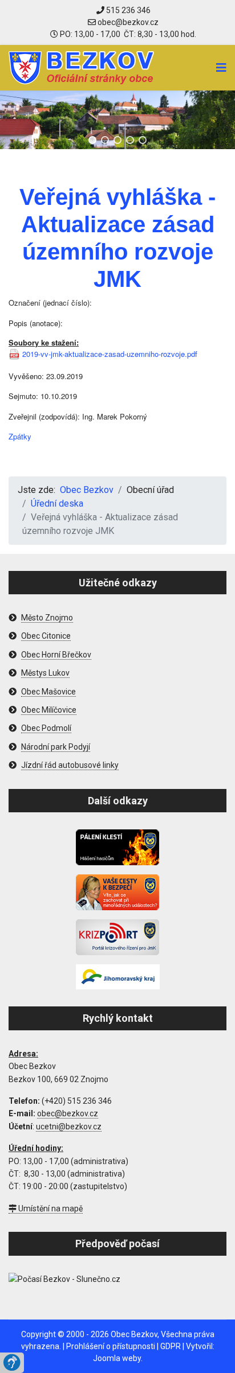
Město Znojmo (47, 617)
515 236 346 (127, 10)
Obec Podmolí (46, 728)
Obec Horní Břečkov (56, 654)
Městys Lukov (45, 672)
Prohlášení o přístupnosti (110, 1346)
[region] (117, 120)
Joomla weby (117, 1358)
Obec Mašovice (48, 691)
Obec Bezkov (134, 1334)
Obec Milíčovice (48, 709)
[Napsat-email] (123, 22)
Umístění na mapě (50, 1208)
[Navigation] (221, 68)
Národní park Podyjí (55, 746)
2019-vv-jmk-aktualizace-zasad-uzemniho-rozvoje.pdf (109, 354)
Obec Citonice (46, 635)
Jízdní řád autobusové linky (70, 765)
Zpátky (20, 436)
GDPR (170, 1346)
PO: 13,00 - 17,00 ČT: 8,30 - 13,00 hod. (127, 34)
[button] (92, 140)
